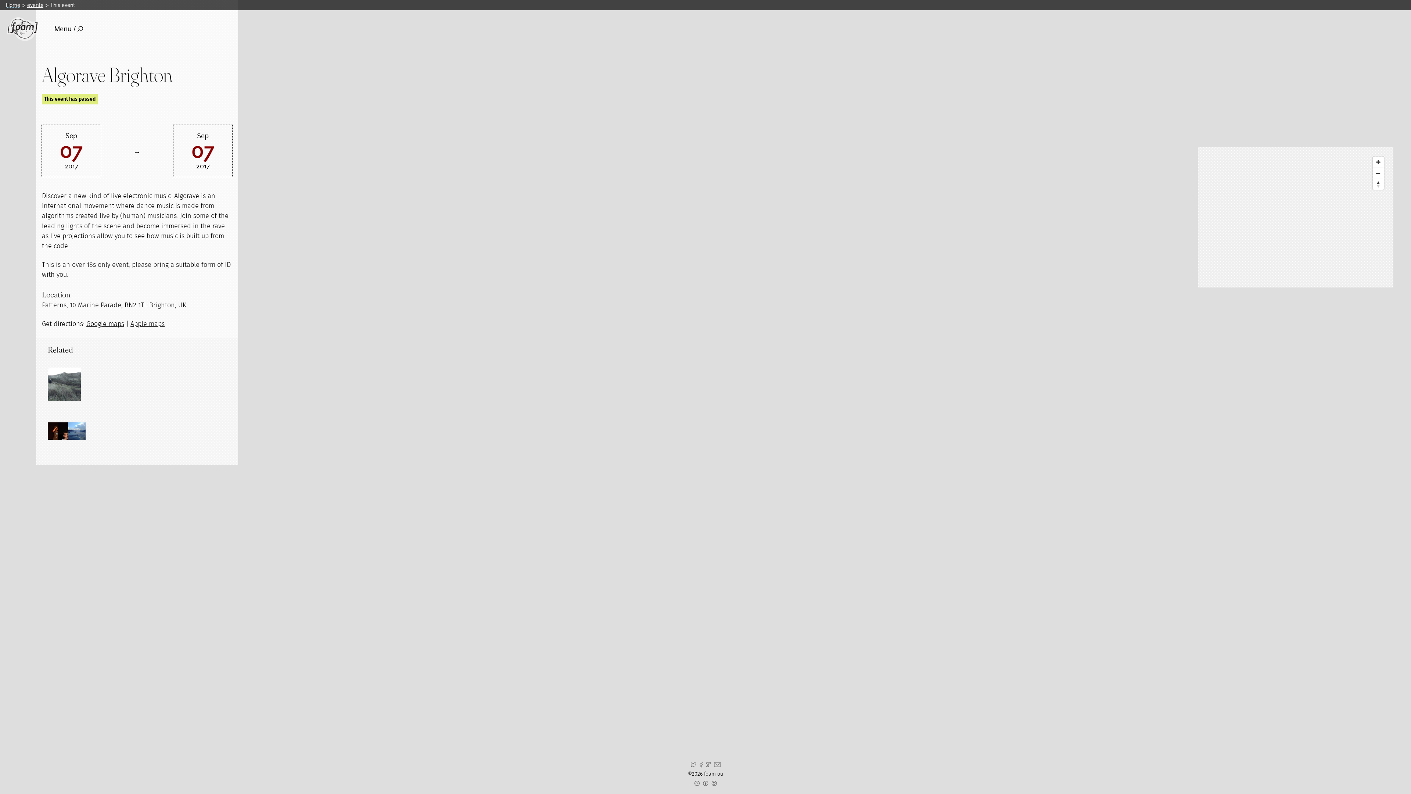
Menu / (65, 29)
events (35, 4)
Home (13, 4)
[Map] (1295, 217)
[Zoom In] (1378, 162)
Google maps (105, 324)
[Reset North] (1378, 184)
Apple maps (147, 324)
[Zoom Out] (1378, 173)
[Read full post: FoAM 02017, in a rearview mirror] (64, 384)
